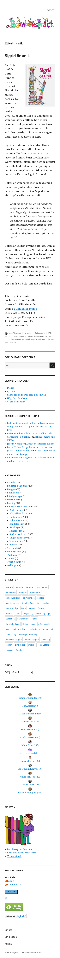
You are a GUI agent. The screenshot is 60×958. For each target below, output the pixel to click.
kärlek (34, 618)
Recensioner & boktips (19, 506)
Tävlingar (12, 555)
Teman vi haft (14, 856)
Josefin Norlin (14, 444)
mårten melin (44, 623)
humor (18, 613)
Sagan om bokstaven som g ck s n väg (26, 395)
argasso (19, 587)
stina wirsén (20, 644)
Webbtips (12, 565)
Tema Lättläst (43, 644)
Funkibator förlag (25, 308)
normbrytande (34, 629)
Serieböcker (15, 531)
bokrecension (29, 597)
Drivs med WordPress (31, 952)
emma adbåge (12, 608)
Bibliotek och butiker (18, 486)
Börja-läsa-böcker (18, 513)
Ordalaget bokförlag (28, 634)
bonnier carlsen (12, 603)
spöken (9, 644)
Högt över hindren (17, 398)
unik (44, 339)
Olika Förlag (11, 634)
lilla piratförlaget (13, 623)
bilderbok (23, 592)
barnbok (29, 587)
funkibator (29, 336)
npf (23, 339)
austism (8, 336)
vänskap (9, 650)
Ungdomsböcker (18, 538)
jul (49, 613)
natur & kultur (19, 629)
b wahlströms (28, 603)
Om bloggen (11, 936)
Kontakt (8, 943)
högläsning (28, 613)
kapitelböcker (23, 618)
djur (38, 603)
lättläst (25, 623)
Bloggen (11, 489)
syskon (31, 644)
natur (8, 629)
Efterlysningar (14, 496)
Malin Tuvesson (15, 333)
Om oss (8, 929)
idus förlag (40, 613)
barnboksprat (42, 587)
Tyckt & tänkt (14, 562)
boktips (41, 597)
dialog (22, 336)
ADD (49, 333)
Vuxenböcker (16, 541)
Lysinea (11, 391)
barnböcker (11, 592)
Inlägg (10, 881)
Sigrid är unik (17, 55)
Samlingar (14, 527)
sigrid (27, 339)
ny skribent (48, 629)
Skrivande (12, 548)
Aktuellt (11, 482)
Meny (50, 10)
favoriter (41, 608)
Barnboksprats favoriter (19, 849)
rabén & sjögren (32, 639)
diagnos (15, 336)
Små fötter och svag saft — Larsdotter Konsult (31, 457)
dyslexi (46, 603)
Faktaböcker (40, 333)
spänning (46, 639)
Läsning (11, 503)
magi (33, 623)
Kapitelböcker (16, 524)
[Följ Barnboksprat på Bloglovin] (30, 916)
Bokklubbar (13, 492)
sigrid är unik (36, 339)
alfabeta (9, 587)
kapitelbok (10, 618)
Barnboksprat (11, 952)
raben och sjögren (14, 639)
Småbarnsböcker (18, 534)
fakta (23, 608)
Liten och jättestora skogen (40, 444)
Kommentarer (14, 884)
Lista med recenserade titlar (21, 852)
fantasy (32, 608)
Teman (10, 558)
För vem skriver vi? (21, 461)
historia (9, 613)
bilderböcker (35, 592)
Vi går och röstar (16, 401)
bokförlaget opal (13, 597)
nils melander (15, 339)
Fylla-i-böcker (16, 520)
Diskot (10, 388)
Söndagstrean (14, 551)
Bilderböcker (16, 510)
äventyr (19, 650)
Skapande (12, 544)
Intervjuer (12, 499)
